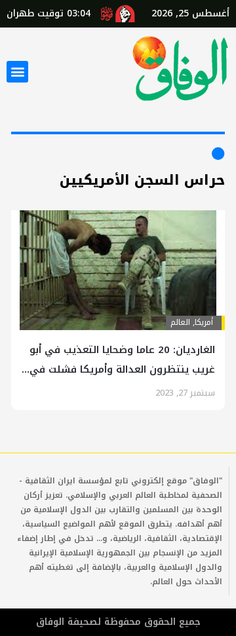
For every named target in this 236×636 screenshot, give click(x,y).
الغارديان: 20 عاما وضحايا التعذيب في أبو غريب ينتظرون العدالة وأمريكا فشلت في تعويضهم (122, 369)
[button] (17, 72)
